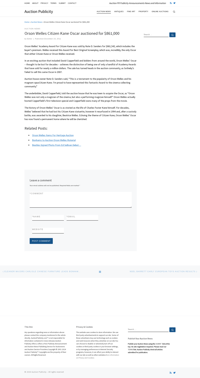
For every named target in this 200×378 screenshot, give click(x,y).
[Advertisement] (160, 83)
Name (36, 216)
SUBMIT (159, 344)
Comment (36, 193)
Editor (29, 39)
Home (26, 22)
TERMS (130, 349)
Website (37, 229)
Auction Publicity (39, 372)
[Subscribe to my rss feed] (171, 3)
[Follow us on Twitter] (174, 3)
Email (71, 216)
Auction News (36, 22)
